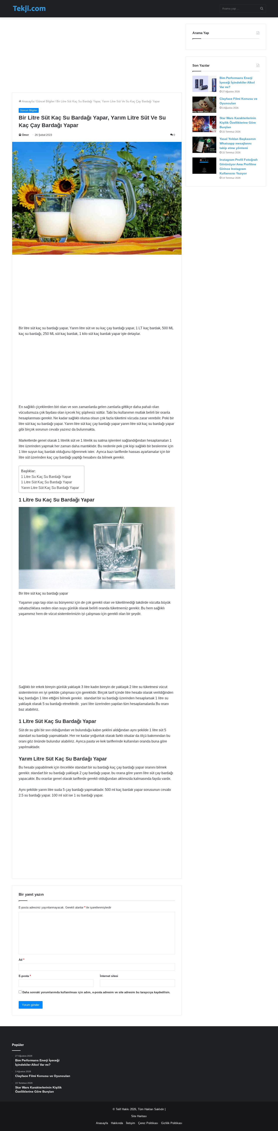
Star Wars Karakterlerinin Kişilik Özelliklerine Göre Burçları (238, 122)
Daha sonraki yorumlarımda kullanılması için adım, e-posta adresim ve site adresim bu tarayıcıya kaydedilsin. (96, 992)
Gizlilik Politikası (171, 1123)
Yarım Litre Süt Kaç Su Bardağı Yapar (50, 488)
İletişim (130, 1123)
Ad (21, 959)
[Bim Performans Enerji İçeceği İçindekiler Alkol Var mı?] (204, 84)
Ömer (25, 134)
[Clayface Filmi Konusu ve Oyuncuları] (204, 105)
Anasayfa (27, 101)
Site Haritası (139, 1116)
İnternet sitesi (109, 976)
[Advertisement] (96, 54)
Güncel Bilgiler (45, 101)
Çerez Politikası (148, 1123)
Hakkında (117, 1123)
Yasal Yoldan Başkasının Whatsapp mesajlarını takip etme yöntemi (238, 143)
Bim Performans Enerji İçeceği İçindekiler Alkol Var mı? (237, 82)
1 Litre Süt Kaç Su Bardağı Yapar (47, 482)
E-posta (25, 976)
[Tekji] (29, 8)
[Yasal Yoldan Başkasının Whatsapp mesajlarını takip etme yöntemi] (204, 145)
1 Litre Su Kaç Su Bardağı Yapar (46, 477)
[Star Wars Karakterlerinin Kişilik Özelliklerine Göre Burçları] (204, 124)
